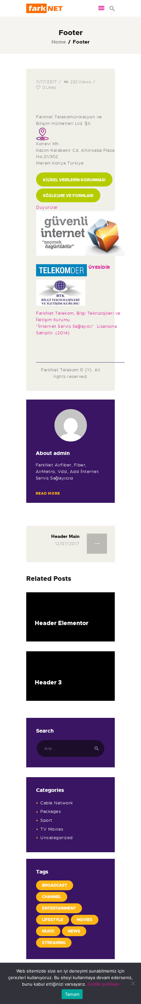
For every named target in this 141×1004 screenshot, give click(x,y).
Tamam (72, 994)
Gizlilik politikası (103, 984)
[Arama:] (70, 748)
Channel (51, 896)
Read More (48, 493)
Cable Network (56, 803)
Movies (84, 919)
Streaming (54, 942)
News (74, 931)
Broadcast (54, 885)
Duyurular (47, 207)
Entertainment (59, 908)
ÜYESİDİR (99, 267)
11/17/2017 (46, 82)
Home (58, 42)
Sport (46, 820)
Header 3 (48, 682)
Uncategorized (56, 837)
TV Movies (51, 829)
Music (48, 931)
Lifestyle (52, 919)
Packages (50, 811)
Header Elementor (61, 623)
